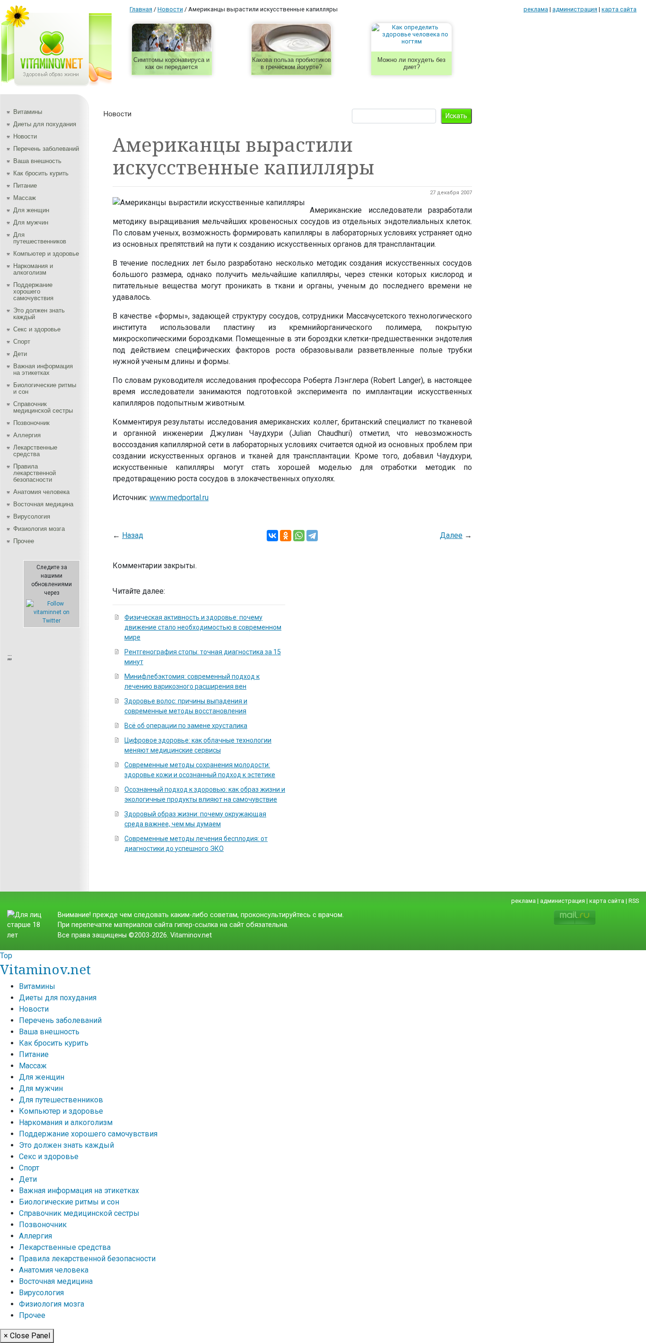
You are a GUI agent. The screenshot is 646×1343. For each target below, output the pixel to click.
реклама (536, 9)
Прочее (23, 541)
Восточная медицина (43, 504)
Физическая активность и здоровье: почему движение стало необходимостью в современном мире (202, 627)
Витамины (27, 111)
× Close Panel (27, 1335)
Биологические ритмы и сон (44, 388)
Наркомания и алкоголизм (33, 269)
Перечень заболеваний (46, 148)
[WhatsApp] (299, 535)
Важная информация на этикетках (43, 369)
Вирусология (31, 516)
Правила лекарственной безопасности (34, 473)
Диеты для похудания (44, 124)
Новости (25, 136)
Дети (20, 353)
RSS (634, 900)
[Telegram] (312, 535)
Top (6, 955)
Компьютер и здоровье (46, 253)
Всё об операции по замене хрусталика (185, 725)
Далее (451, 535)
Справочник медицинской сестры (43, 407)
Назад (132, 535)
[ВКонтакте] (272, 535)
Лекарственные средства (35, 451)
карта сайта (619, 9)
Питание (25, 185)
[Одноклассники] (285, 535)
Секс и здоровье (37, 329)
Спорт (21, 341)
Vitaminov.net (45, 969)
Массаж (24, 197)
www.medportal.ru (179, 497)
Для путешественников (39, 238)
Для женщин (31, 210)
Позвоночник (31, 422)
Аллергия (27, 435)
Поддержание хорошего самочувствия (33, 291)
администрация (574, 9)
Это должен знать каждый (39, 314)
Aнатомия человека (41, 491)
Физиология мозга (39, 528)
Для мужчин (30, 222)
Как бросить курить (41, 173)
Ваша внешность (37, 161)
